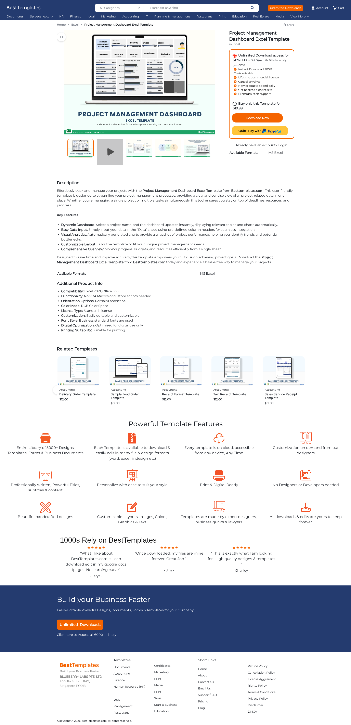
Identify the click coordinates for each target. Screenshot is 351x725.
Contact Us (206, 682)
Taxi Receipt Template (229, 394)
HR (61, 16)
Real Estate (261, 16)
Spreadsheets (39, 16)
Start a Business (165, 705)
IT (146, 16)
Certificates (162, 666)
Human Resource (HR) (129, 686)
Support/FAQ (207, 695)
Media (279, 16)
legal (91, 16)
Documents (15, 16)
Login (282, 145)
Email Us (204, 688)
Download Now (257, 118)
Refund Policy (258, 666)
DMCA (252, 711)
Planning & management (172, 16)
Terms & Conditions (261, 692)
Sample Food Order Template (125, 396)
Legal (117, 699)
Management (123, 706)
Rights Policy (257, 685)
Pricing (203, 701)
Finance (75, 16)
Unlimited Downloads (285, 8)
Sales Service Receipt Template (281, 396)
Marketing (108, 16)
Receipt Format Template (180, 394)
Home (61, 24)
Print (222, 16)
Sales (157, 698)
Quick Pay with (250, 131)
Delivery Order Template (77, 394)
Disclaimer (255, 705)
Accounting (130, 16)
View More (298, 16)
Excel (75, 24)
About (202, 675)
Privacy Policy (258, 698)
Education (239, 16)
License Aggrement (262, 679)
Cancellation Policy (261, 672)
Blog (201, 708)
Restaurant (204, 16)
